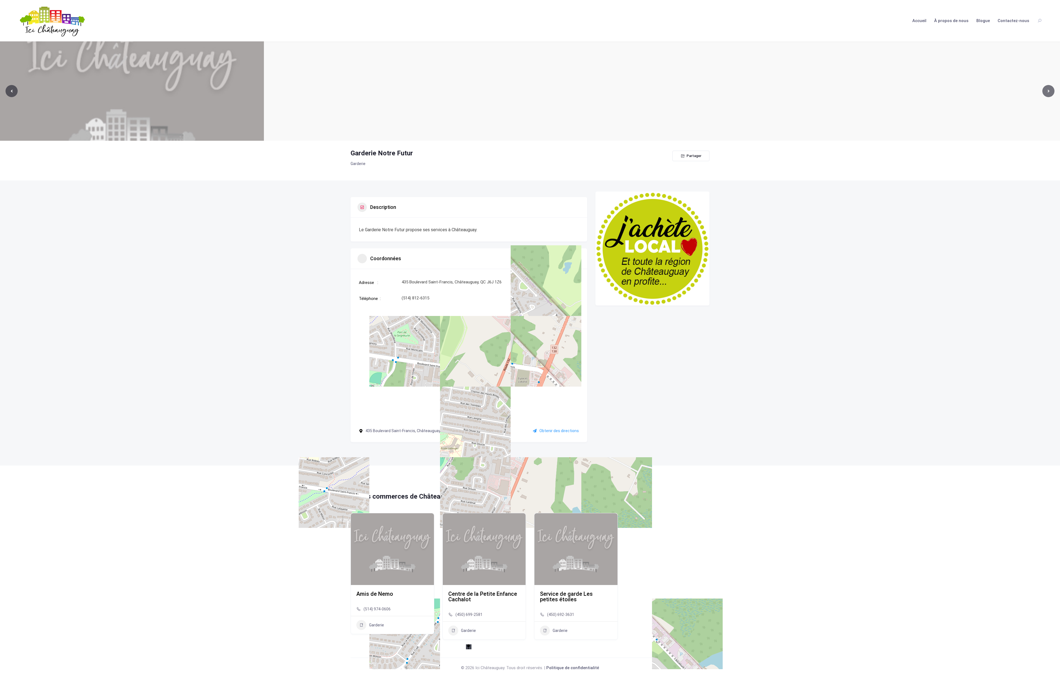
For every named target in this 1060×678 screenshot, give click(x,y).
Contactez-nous (1013, 20)
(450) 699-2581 (469, 614)
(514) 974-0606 (377, 609)
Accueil (919, 20)
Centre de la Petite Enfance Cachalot (482, 597)
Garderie (358, 163)
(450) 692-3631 (560, 614)
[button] (354, 578)
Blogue (983, 20)
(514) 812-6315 (415, 298)
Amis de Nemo (374, 594)
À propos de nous (951, 20)
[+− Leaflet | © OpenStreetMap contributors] (469, 364)
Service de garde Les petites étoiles (566, 597)
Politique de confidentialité (572, 667)
